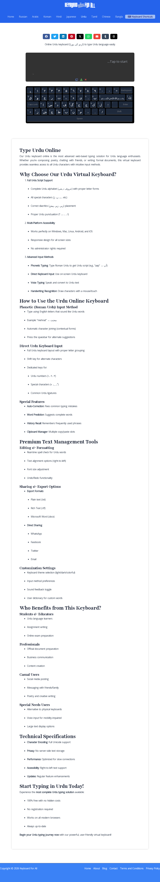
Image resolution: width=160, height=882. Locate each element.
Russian (23, 16)
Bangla (119, 16)
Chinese (106, 16)
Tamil (94, 16)
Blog (104, 868)
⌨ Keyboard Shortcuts (140, 16)
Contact (114, 868)
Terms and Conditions (131, 868)
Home (11, 16)
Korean (47, 16)
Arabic (35, 16)
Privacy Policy (153, 868)
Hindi (58, 16)
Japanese (71, 16)
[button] (46, 36)
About (96, 868)
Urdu (83, 16)
